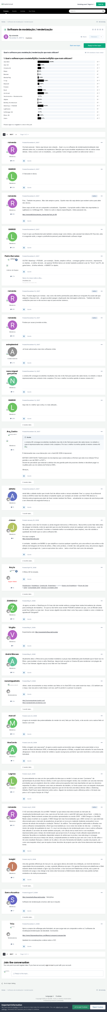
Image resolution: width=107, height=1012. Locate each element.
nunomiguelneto (12, 681)
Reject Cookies (97, 1007)
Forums (6, 11)
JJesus (12, 520)
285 (13, 161)
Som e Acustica (12, 892)
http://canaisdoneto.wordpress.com (34, 702)
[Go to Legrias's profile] (12, 781)
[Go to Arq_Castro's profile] (12, 439)
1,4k (13, 701)
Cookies (58, 996)
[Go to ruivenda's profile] (6, 36)
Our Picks (32, 11)
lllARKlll (12, 169)
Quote (29, 161)
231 (13, 792)
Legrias (12, 774)
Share (84, 37)
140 (13, 672)
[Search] (103, 11)
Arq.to (12, 567)
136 (13, 619)
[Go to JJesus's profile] (12, 527)
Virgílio (12, 627)
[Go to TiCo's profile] (12, 931)
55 (13, 392)
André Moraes (12, 654)
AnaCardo (12, 742)
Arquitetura (35, 585)
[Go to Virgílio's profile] (12, 635)
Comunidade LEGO (34, 587)
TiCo (12, 924)
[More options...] (102, 142)
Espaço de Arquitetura (69, 585)
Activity (22, 11)
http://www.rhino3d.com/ (30, 539)
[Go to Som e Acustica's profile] (12, 900)
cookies (15, 1007)
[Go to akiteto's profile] (12, 496)
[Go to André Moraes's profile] (12, 661)
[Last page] (16, 134)
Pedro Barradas (12, 256)
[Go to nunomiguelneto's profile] (12, 688)
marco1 (12, 716)
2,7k (13, 363)
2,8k (13, 187)
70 (13, 760)
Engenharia (52, 585)
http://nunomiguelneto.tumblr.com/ (33, 700)
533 (13, 734)
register (17, 124)
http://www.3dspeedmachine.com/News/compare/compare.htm (44, 935)
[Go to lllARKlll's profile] (12, 176)
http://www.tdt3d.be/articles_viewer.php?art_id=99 (39, 214)
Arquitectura (26, 585)
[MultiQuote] (23, 160)
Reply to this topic (94, 45)
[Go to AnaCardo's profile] (12, 750)
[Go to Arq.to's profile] (12, 575)
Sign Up (100, 4)
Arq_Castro (12, 431)
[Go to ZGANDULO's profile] (12, 608)
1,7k (13, 276)
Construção (43, 585)
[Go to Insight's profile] (12, 866)
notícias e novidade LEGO (49, 587)
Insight (12, 859)
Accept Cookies (81, 1007)
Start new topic (75, 45)
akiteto (12, 489)
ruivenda (15, 35)
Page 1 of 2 (24, 134)
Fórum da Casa (83, 585)
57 (13, 911)
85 (13, 450)
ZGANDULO (12, 601)
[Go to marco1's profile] (12, 723)
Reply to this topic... (22, 973)
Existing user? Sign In (85, 4)
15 (13, 507)
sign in (10, 124)
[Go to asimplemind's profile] (12, 352)
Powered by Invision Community (53, 1000)
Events (14, 11)
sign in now (49, 965)
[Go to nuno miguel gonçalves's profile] (12, 381)
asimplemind (12, 344)
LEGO (25, 587)
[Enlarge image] (26, 447)
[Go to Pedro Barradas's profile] (12, 263)
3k (13, 944)
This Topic (94, 11)
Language (49, 996)
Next (11, 134)
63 (13, 877)
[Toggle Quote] (25, 437)
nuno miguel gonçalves (12, 372)
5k (13, 588)
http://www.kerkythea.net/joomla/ (46, 632)
